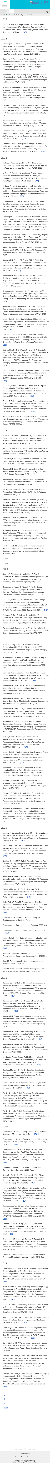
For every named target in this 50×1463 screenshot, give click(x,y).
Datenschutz (31, 1457)
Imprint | (23, 1457)
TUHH (3, 15)
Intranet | (18, 1457)
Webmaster (19, 1449)
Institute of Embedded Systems (17, 15)
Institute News (25, 1453)
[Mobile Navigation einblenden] (5, 4)
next (6, 1408)
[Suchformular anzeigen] (47, 11)
